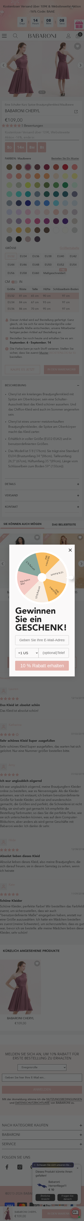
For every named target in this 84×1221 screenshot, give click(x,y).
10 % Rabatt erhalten (42, 665)
